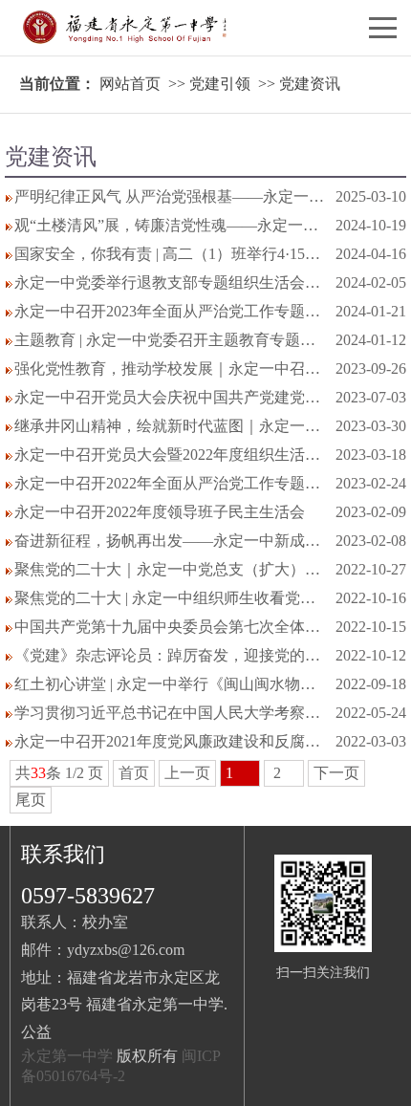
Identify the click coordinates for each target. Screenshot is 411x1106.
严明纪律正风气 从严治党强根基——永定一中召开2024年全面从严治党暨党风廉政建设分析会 (170, 196)
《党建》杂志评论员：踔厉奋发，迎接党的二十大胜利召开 (170, 655)
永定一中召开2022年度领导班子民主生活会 (159, 512)
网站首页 (130, 84)
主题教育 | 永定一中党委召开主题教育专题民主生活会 (170, 340)
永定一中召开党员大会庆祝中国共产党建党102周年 (170, 397)
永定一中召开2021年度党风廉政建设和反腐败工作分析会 (170, 741)
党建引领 (219, 84)
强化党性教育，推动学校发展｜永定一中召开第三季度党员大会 (170, 368)
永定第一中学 (67, 1056)
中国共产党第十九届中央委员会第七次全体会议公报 (170, 626)
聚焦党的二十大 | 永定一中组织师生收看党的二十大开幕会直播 (170, 598)
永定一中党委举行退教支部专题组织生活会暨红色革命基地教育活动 (170, 282)
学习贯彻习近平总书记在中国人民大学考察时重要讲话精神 (170, 713)
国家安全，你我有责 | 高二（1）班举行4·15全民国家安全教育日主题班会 (170, 254)
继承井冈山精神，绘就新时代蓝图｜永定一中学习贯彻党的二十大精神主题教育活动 (170, 426)
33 (38, 773)
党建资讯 (309, 84)
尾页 (30, 800)
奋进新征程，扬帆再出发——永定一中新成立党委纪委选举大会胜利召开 (170, 540)
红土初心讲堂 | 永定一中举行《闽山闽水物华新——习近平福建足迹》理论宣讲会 (170, 684)
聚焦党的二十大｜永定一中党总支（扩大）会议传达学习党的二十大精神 (170, 569)
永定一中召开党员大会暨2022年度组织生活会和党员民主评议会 (170, 454)
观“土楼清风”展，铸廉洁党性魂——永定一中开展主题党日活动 (170, 225)
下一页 (336, 773)
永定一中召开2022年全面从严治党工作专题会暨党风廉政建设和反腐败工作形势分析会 (170, 483)
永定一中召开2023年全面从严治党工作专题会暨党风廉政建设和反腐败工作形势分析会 (170, 311)
